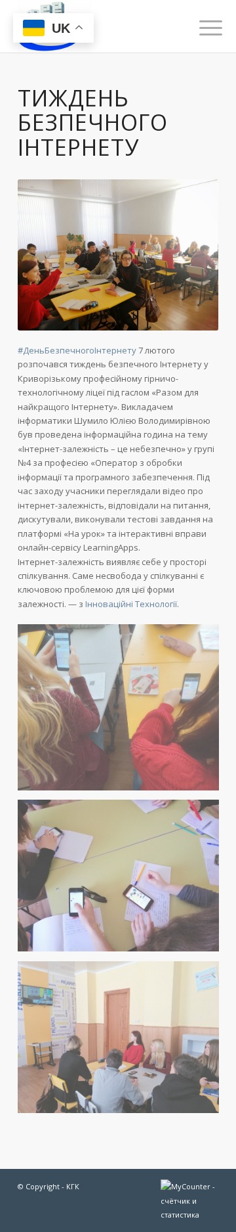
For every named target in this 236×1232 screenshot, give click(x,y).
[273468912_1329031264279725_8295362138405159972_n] (123, 712)
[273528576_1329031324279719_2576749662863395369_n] (123, 880)
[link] (131, 604)
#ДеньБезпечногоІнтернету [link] (77, 350)
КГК (72, 1186)
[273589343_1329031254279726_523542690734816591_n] (123, 1042)
